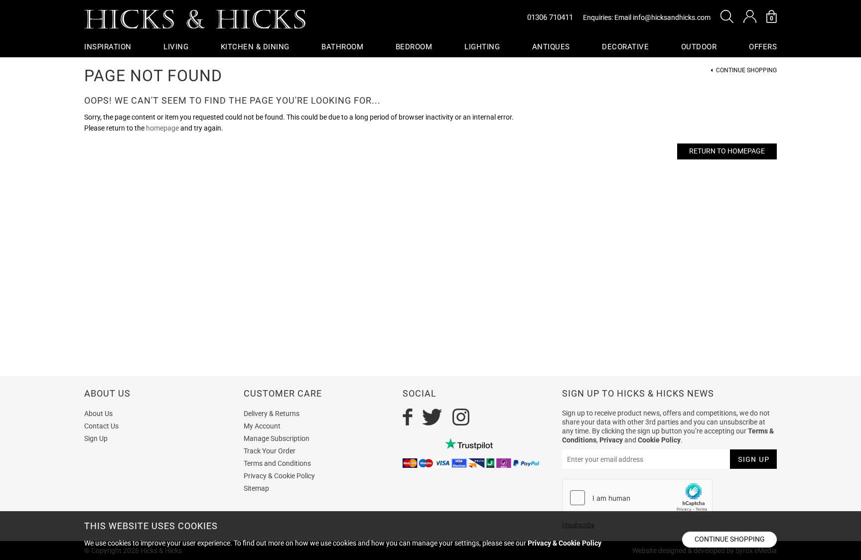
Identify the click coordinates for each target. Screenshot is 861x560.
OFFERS (763, 46)
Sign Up (96, 438)
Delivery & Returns (271, 414)
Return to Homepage (727, 151)
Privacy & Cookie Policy (279, 476)
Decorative (625, 46)
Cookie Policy (659, 440)
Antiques (551, 46)
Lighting (482, 46)
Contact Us (101, 426)
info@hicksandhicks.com (672, 17)
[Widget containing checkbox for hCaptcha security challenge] (637, 498)
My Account (262, 426)
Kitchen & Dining (255, 46)
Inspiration (108, 46)
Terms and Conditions (277, 463)
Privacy (611, 440)
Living (175, 46)
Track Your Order (269, 451)
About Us (98, 414)
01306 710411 (550, 17)
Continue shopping (730, 539)
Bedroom (414, 46)
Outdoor (699, 46)
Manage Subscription (276, 438)
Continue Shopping (746, 70)
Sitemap (256, 488)
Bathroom (342, 46)
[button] (726, 16)
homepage (162, 128)
